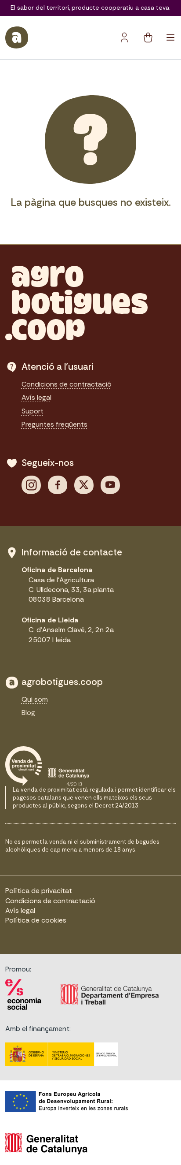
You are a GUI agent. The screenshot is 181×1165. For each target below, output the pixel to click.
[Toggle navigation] (170, 37)
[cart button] (148, 37)
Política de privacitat (38, 890)
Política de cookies (35, 920)
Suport (32, 411)
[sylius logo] (16, 37)
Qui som (35, 699)
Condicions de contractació (67, 384)
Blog (28, 712)
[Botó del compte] (124, 37)
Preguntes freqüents (54, 424)
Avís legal (36, 397)
